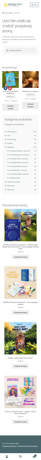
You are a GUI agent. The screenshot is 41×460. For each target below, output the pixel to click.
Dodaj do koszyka (30, 105)
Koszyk (31, 454)
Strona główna (9, 13)
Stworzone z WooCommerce (28, 446)
